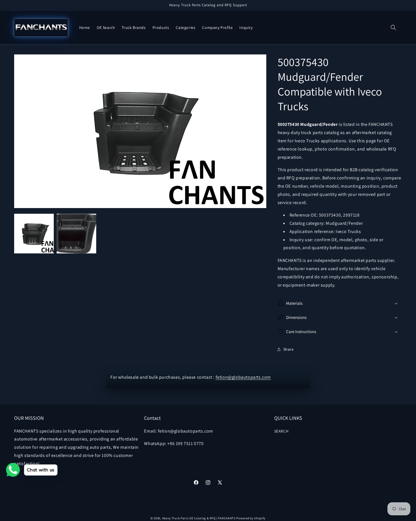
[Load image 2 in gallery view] (76, 233)
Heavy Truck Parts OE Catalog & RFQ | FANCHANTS (199, 518)
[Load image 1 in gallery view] (34, 233)
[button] (393, 27)
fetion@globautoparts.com (243, 377)
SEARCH (281, 431)
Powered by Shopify (250, 518)
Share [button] (288, 349)
